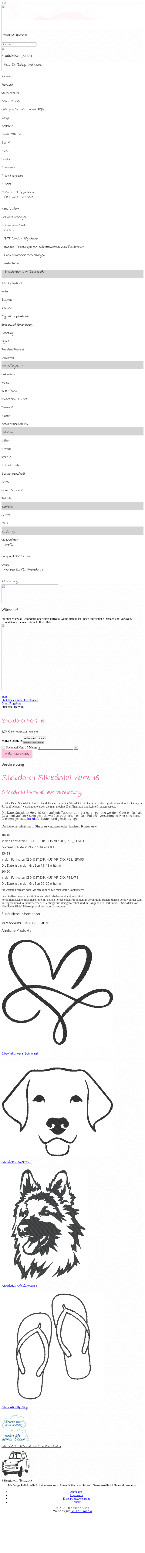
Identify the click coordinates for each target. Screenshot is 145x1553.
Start (4, 696)
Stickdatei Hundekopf (17, 1162)
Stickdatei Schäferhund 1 (19, 1286)
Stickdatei (33, 818)
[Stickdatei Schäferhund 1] (45, 1278)
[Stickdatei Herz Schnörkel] (57, 1046)
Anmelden (76, 1491)
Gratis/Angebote (11, 703)
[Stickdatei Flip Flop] (53, 1400)
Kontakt (76, 1502)
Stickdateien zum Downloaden (20, 700)
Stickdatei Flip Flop (15, 1407)
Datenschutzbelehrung (76, 1498)
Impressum (76, 1495)
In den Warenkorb (17, 753)
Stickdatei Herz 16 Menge (21, 747)
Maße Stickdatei (12, 740)
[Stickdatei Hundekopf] (57, 1155)
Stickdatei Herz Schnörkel (20, 1053)
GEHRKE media (81, 1511)
